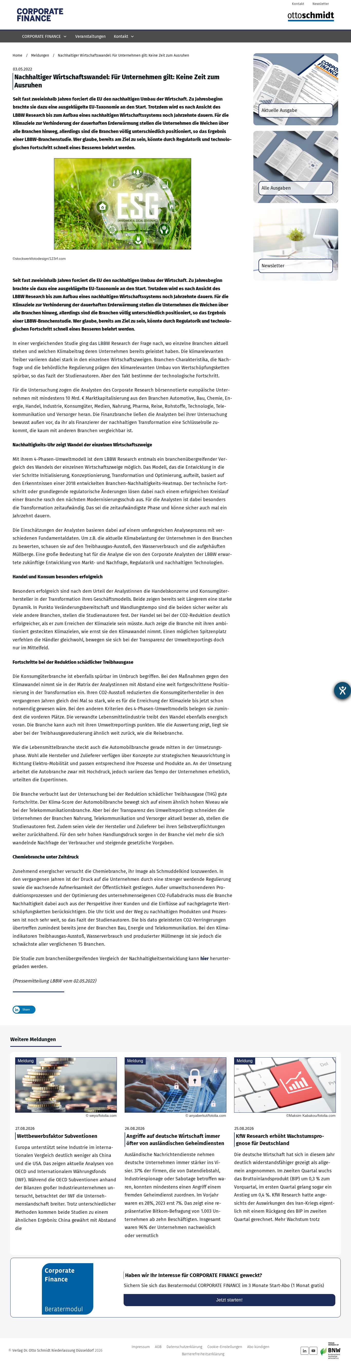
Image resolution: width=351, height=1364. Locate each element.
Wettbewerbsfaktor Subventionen (66, 1153)
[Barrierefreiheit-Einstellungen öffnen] (342, 690)
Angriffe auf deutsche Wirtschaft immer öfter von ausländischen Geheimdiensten (175, 1153)
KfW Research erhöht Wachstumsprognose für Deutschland (285, 1153)
